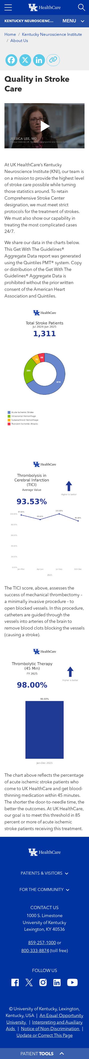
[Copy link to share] (53, 60)
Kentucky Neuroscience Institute (52, 35)
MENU (69, 21)
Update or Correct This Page (45, 1035)
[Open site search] (81, 7)
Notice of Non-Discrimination (50, 1029)
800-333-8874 (35, 951)
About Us (19, 41)
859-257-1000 (42, 943)
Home (10, 35)
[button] (8, 7)
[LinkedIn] (57, 983)
